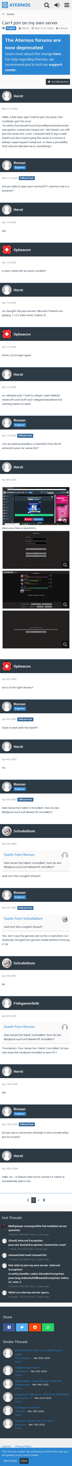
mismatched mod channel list (27, 1255)
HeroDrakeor (21, 1371)
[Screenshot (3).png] (36, 549)
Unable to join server (27, 1367)
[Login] (57, 5)
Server (18, 1361)
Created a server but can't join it (35, 1420)
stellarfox (20, 1411)
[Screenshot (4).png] (36, 589)
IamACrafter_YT (23, 1398)
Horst (25, 28)
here (57, 54)
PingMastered (22, 1384)
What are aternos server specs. (28, 1292)
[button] (67, 5)
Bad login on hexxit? (27, 1407)
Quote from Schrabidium (23, 918)
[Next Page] (44, 1200)
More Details (10, 1460)
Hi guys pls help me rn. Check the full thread (42, 1394)
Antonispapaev (23, 1358)
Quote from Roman (19, 854)
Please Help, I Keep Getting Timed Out (38, 1381)
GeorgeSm (20, 1424)
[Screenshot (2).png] (36, 506)
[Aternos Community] (16, 5)
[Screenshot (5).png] (36, 629)
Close (24, 1460)
